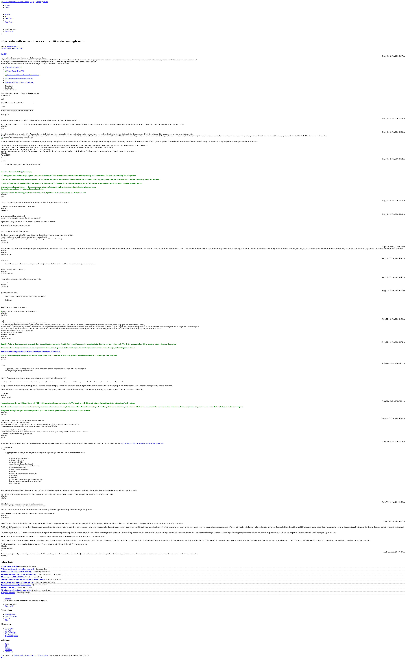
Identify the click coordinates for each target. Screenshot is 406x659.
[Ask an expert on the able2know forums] (15, 2)
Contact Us (9, 652)
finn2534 (4, 54)
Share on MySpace (26, 82)
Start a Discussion (11, 616)
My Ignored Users (11, 634)
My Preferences (10, 632)
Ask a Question (10, 614)
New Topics (9, 18)
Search (45, 2)
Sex (18, 46)
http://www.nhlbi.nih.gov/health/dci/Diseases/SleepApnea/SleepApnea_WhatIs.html (30, 352)
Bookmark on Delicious (31, 75)
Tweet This (20, 71)
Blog (6, 646)
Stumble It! (17, 67)
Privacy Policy (43, 655)
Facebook (8, 650)
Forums (7, 5)
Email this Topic (6, 48)
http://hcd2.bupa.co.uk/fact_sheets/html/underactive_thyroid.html (142, 443)
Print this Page (18, 48)
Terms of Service (30, 655)
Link (2, 99)
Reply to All (9, 31)
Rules (7, 644)
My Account (9, 628)
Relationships (11, 46)
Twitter (7, 648)
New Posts (8, 22)
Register (38, 2)
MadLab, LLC (18, 655)
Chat (6, 620)
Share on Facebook (26, 79)
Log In (32, 2)
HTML (3, 107)
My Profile (8, 630)
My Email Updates (11, 636)
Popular (7, 14)
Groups (7, 7)
